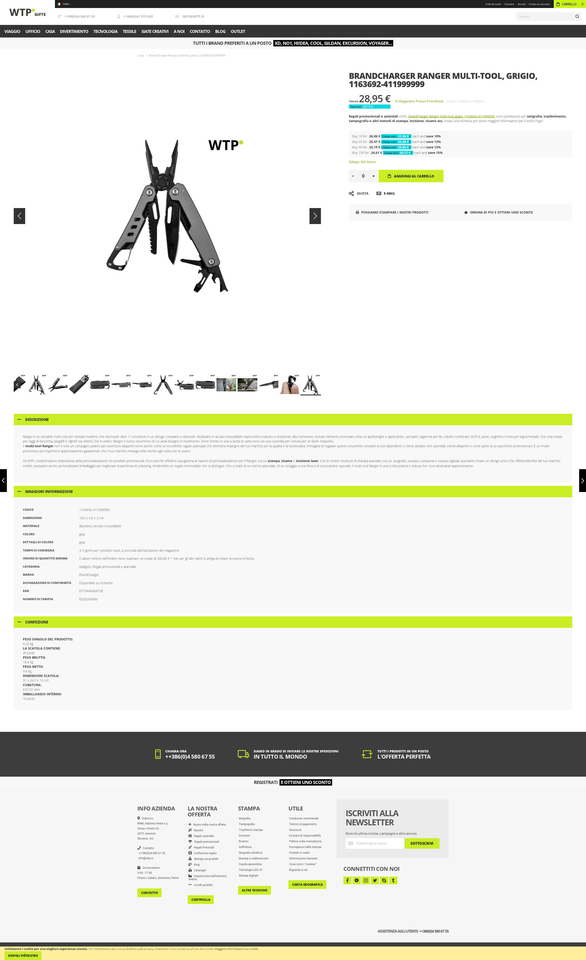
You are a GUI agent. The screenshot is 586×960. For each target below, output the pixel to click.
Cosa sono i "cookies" (302, 864)
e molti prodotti (202, 885)
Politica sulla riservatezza (305, 841)
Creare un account (539, 4)
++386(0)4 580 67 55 (79, 16)
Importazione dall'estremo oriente (207, 877)
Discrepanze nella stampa (305, 847)
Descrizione (37, 419)
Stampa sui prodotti (205, 859)
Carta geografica (307, 884)
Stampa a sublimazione (253, 858)
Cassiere (509, 4)
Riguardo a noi (298, 870)
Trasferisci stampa (251, 830)
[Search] (577, 16)
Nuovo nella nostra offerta (208, 824)
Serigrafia (244, 818)
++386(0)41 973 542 (138, 16)
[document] (293, 953)
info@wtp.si (193, 16)
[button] (65, 4)
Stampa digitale (248, 875)
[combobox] (548, 16)
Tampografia (247, 824)
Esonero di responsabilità (305, 835)
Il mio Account (493, 4)
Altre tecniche (254, 890)
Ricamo (243, 841)
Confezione (36, 622)
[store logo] (27, 12)
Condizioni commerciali (304, 818)
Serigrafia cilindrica (250, 852)
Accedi (521, 4)
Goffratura (245, 847)
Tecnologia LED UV (251, 870)
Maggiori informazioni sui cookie (236, 949)
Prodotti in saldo (299, 852)
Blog (196, 864)
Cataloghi (199, 870)
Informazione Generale (303, 858)
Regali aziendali (203, 836)
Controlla (200, 899)
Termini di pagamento (303, 824)
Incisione (244, 835)
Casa (141, 55)
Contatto (149, 892)
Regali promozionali (205, 841)
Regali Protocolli (203, 847)
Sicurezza (295, 830)
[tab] (293, 419)
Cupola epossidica (250, 864)
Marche (197, 830)
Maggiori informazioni (49, 491)
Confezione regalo (204, 853)
